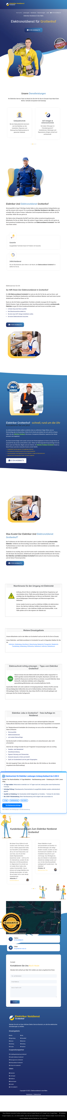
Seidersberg (18, 644)
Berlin (11, 1035)
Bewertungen (41, 12)
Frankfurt (23, 1046)
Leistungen (26, 12)
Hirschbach (25, 644)
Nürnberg (23, 1043)
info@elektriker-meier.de (20, 948)
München (23, 1041)
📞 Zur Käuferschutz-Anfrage (12, 805)
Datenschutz (37, 1094)
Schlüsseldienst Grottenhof (16, 1062)
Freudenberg (15, 646)
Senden (15, 1002)
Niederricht (40, 644)
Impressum (29, 1094)
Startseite (19, 12)
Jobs (47, 12)
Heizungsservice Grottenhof (16, 1059)
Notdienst (33, 12)
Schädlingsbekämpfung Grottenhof (18, 1054)
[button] (33, 888)
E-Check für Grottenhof (15, 1065)
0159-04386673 (56, 12)
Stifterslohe (30, 646)
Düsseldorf (23, 1038)
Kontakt (12, 1084)
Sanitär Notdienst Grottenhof (16, 1057)
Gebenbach (37, 646)
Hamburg (12, 1043)
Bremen (11, 1041)
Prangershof (47, 644)
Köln (22, 1035)
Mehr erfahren (43, 1118)
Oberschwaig (33, 644)
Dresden (12, 1046)
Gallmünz (11, 644)
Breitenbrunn (51, 646)
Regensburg (12, 1038)
